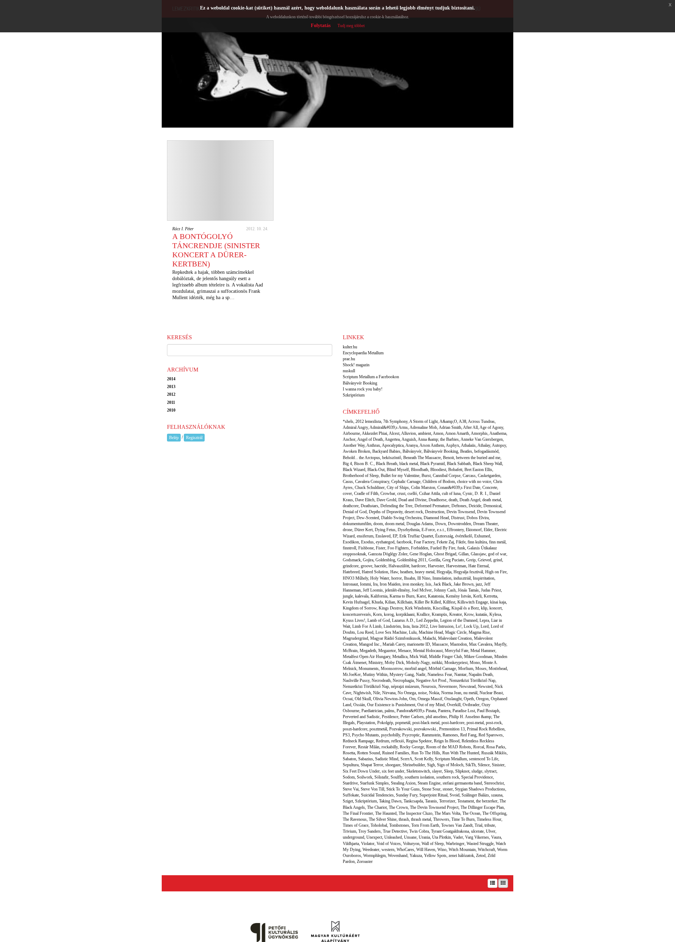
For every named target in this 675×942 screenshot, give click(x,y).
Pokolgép (385, 722)
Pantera (444, 710)
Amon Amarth (457, 433)
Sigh (431, 764)
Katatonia (436, 596)
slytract (490, 771)
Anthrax (373, 445)
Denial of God (355, 511)
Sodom (349, 777)
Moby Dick (394, 662)
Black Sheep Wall (487, 463)
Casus (348, 481)
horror (396, 578)
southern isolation (419, 777)
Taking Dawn (390, 801)
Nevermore (447, 686)
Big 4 (347, 463)
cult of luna (451, 493)
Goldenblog (385, 559)
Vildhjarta (351, 843)
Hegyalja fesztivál (468, 571)
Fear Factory (424, 542)
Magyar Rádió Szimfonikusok (395, 638)
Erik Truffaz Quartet (416, 536)
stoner (448, 789)
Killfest (449, 602)
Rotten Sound (368, 752)
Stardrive (350, 783)
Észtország (444, 536)
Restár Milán (368, 746)
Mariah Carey (393, 644)
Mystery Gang (402, 674)
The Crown (398, 807)
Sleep (448, 771)
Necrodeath (381, 680)
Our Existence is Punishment (391, 704)
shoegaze (392, 764)
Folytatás (320, 25)
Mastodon (458, 644)
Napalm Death (481, 674)
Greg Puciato (453, 559)
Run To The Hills (425, 752)
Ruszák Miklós (494, 752)
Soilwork (364, 777)
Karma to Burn (402, 596)
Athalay (483, 445)
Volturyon (411, 843)
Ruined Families (395, 752)
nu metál (470, 692)
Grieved (484, 559)
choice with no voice (474, 481)
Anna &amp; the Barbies (438, 439)
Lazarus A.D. (403, 620)
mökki (437, 662)
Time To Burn (463, 819)
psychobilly (390, 735)
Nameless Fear (440, 674)
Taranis (431, 801)
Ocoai (348, 698)
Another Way (354, 445)
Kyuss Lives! (354, 620)
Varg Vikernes (477, 837)
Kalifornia (379, 596)
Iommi (365, 584)
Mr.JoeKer (352, 674)
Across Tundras (481, 421)
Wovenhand (397, 855)
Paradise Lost (463, 710)
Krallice (423, 614)
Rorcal (478, 746)
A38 (462, 421)
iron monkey (413, 584)
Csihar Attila (429, 493)
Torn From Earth (425, 825)
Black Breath (386, 463)
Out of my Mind (431, 704)
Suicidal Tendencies (377, 795)
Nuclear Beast (491, 692)
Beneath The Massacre (422, 457)
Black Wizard (354, 469)
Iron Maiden (390, 584)
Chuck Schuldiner (370, 487)
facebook (404, 542)
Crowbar (387, 493)
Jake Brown (464, 584)
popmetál (402, 722)
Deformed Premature (431, 505)
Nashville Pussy (356, 680)
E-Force (428, 529)
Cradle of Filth (366, 493)
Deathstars (369, 505)
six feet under (393, 771)
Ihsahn (409, 578)
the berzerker (486, 801)
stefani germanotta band (462, 783)
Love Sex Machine (391, 632)
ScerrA (406, 758)
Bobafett (455, 469)
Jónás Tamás (468, 590)
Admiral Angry (355, 427)
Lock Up (471, 626)
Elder (488, 529)
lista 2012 (420, 626)
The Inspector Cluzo (415, 813)
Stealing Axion (403, 783)
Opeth (469, 698)
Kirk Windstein (418, 608)
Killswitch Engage (472, 602)
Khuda (377, 602)
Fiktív (460, 542)
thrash (404, 819)
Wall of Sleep (433, 843)
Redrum (382, 740)
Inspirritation (483, 578)
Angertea (392, 439)
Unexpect (374, 837)
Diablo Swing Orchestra (401, 517)
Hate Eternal (478, 565)
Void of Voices (389, 843)
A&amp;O (448, 421)
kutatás (481, 614)
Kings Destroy (391, 608)
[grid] (503, 883)
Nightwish (362, 692)
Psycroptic (411, 735)
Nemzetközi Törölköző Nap (472, 680)
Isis (428, 584)
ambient (424, 433)
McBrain (350, 650)
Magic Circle (456, 632)
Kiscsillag (441, 608)
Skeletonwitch (418, 771)
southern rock (447, 777)
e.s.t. (441, 529)
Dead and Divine (412, 499)
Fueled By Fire (442, 548)
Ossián (359, 704)
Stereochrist (494, 783)
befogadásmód (486, 451)
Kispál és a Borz (465, 608)
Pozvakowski (400, 729)
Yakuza (416, 855)
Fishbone (366, 548)
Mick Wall (418, 656)
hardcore (418, 565)
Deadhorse (437, 499)
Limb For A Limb (366, 626)
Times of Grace (355, 825)
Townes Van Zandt (456, 825)
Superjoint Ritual (433, 795)
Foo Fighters (398, 548)
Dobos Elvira (478, 517)
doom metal (394, 523)
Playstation (366, 722)
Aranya (411, 445)
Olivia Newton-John (390, 698)
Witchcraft (486, 849)
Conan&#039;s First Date (458, 487)
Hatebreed (351, 571)
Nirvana (389, 692)
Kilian (390, 602)
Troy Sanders (369, 831)
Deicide (475, 505)
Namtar (460, 674)
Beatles (466, 451)
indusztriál (462, 578)
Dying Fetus (385, 529)
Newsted (485, 686)
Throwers (441, 819)
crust (401, 493)
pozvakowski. (425, 729)
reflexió (397, 740)
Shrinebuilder (414, 764)
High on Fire (496, 571)
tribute (489, 825)
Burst (426, 475)
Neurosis (428, 686)
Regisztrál (194, 437)
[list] (492, 883)
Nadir (420, 674)
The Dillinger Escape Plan (482, 807)
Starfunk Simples (374, 783)
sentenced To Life (483, 758)
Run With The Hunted (460, 752)
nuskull (349, 370)
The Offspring (494, 813)
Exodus (367, 542)
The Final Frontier (358, 813)
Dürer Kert (363, 529)
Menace (404, 650)
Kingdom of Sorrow (360, 608)
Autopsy (499, 445)
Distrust (457, 517)
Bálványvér (412, 451)
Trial (478, 825)
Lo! (459, 626)
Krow (469, 614)
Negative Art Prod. (431, 680)
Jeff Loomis (373, 590)
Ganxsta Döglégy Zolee (387, 553)
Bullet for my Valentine (400, 475)
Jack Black (442, 584)
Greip (471, 559)
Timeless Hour (489, 819)
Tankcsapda (413, 801)
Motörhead (498, 668)
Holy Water (379, 578)
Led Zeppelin (427, 620)
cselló (412, 493)
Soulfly (397, 777)
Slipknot (462, 771)
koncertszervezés (357, 614)
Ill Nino (423, 578)
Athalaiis (468, 445)
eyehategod (385, 542)
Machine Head (431, 632)
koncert (495, 608)
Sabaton (349, 758)
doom (378, 523)
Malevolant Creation (455, 638)
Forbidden (419, 548)
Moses (481, 668)
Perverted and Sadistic (361, 716)
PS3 (346, 735)
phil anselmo (436, 716)
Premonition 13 (452, 729)
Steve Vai (351, 789)
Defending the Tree (396, 505)
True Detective (395, 831)
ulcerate (477, 831)
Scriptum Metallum (451, 758)
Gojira (368, 559)
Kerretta (490, 596)
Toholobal (379, 825)
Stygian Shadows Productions (480, 789)
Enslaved (383, 536)
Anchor (349, 439)
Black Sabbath (459, 463)
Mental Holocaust (428, 650)
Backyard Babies (386, 451)
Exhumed (482, 536)
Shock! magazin (356, 364)
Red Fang (468, 735)
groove (366, 565)
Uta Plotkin (441, 837)
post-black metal (425, 722)
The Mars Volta (447, 813)
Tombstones (399, 825)
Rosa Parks (495, 746)
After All (470, 427)
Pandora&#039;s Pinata (416, 710)
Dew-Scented (367, 517)
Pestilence (390, 716)
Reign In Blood (446, 740)
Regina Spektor (419, 740)
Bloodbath (419, 469)
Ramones (450, 735)
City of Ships (398, 487)
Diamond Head (436, 517)
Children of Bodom (439, 481)
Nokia (434, 692)
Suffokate (351, 795)
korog (389, 614)
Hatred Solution (375, 571)
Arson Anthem (431, 445)
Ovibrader (471, 704)
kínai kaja (498, 602)
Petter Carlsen (412, 716)
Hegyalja (444, 571)
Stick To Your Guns (403, 789)
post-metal (475, 722)
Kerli (477, 596)
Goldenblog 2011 (411, 559)
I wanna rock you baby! (362, 389)
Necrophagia (403, 680)
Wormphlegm (374, 855)
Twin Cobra (419, 831)
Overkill (454, 704)
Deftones (459, 505)
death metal (491, 499)
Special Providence (477, 777)
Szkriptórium (354, 395)
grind (497, 559)
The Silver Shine (383, 819)
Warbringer (455, 843)
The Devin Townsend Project (434, 807)
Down (440, 523)
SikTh (470, 764)
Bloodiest (438, 469)
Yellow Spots (435, 855)
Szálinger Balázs (475, 795)
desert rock (414, 511)
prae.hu (349, 358)
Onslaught (453, 698)
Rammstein (431, 735)
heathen (406, 571)
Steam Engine (429, 783)
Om (412, 698)
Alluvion (408, 433)
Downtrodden (459, 523)
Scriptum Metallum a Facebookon (371, 376)
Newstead (467, 686)
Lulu (413, 632)
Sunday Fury (406, 795)
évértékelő (463, 536)
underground (353, 837)
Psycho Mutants (365, 735)
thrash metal (421, 819)
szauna (496, 795)
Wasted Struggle (480, 843)
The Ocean (471, 813)
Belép (174, 437)
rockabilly (389, 746)
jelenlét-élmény (397, 590)
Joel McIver (422, 590)
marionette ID (418, 644)
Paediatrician (371, 710)
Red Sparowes (490, 735)
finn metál (497, 542)
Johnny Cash (445, 590)
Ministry (375, 662)
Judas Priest (491, 590)
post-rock (494, 722)
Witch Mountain (462, 849)
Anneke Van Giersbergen (482, 439)
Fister (380, 548)
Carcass (469, 475)
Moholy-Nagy (418, 662)
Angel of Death (370, 439)
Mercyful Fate (456, 650)
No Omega (407, 692)
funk (461, 548)
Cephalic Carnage (405, 481)
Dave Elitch (364, 499)
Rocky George (412, 746)
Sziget (348, 801)
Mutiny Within (375, 674)
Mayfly (500, 644)
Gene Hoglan (421, 553)
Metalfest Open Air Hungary (366, 656)
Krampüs (439, 614)
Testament (465, 801)
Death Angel (469, 499)
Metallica (399, 656)
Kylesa (495, 614)
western (387, 849)
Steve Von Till (372, 789)
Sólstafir (381, 777)
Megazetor (387, 650)
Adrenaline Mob (423, 427)
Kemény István (458, 596)
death (453, 499)
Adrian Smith (450, 427)
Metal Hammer (482, 650)
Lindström (392, 626)
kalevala (361, 596)
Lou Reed (365, 632)
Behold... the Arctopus (361, 457)
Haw (394, 571)
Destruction (434, 511)
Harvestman (456, 565)
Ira (375, 584)
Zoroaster (365, 861)
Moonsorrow (392, 668)
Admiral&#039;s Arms (388, 427)
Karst (421, 596)
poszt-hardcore (355, 729)
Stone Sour (431, 789)
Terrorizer (447, 801)
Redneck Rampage (358, 740)
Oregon (482, 698)
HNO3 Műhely (355, 578)
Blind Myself (398, 469)
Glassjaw (478, 553)
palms (389, 710)
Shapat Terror (372, 764)
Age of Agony (491, 427)
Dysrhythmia (408, 529)
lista (406, 626)
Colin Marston (423, 487)
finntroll (349, 548)
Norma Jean (451, 692)
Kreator (455, 614)
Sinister (498, 764)
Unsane (410, 837)
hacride (380, 565)
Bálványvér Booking (360, 383)
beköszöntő (391, 457)
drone (347, 529)
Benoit (448, 457)
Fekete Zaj (445, 542)
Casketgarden (489, 475)
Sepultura (351, 764)
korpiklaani (405, 614)
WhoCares (405, 849)
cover (347, 493)
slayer (437, 771)
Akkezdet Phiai (374, 433)
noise (422, 692)
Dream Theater (485, 523)
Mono (475, 662)
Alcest (394, 433)
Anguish (408, 439)
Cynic (467, 493)
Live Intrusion (442, 626)
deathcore (351, 505)
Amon (438, 433)
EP (395, 536)
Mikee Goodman (478, 656)
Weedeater (370, 849)
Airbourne (351, 433)
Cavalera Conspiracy (372, 481)
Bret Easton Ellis (478, 469)
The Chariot (377, 807)
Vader (458, 837)
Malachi (429, 638)
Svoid (454, 795)
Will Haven (425, 849)
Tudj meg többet (351, 25)
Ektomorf (474, 529)
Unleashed (393, 837)
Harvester (436, 565)
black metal (408, 463)
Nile (376, 692)
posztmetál (378, 729)
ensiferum (365, 536)
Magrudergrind (355, 638)
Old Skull (363, 698)
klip (484, 608)
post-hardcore (453, 722)
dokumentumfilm (357, 523)
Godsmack (352, 559)
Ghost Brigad (445, 553)
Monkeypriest (456, 662)
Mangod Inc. (369, 644)
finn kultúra (477, 542)
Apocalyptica (393, 445)
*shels (348, 421)
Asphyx (452, 445)
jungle (348, 596)
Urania (424, 837)
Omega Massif (430, 698)
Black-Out (376, 469)
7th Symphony (395, 421)
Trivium (349, 831)
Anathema (497, 433)
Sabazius (365, 758)
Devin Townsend (460, 511)
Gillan (463, 553)
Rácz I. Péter (183, 228)
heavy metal (425, 571)
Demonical (492, 505)
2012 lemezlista (368, 421)
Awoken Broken (356, 451)
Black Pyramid (432, 463)
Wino (441, 849)
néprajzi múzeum (405, 686)
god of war (497, 553)
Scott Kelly (423, 758)
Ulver (490, 831)
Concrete (489, 487)
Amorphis (479, 433)
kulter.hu (350, 346)
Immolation (441, 578)
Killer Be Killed (427, 602)
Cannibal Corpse (447, 475)
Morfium (465, 668)
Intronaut (350, 584)
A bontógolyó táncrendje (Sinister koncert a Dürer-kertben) (216, 250)
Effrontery (455, 529)
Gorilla (434, 559)
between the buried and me (478, 457)
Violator (367, 843)
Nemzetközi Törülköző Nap (366, 686)
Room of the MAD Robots (448, 746)
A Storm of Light (423, 421)
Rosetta (349, 752)
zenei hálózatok (461, 855)
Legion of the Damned (458, 620)
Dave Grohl (386, 499)
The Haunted (386, 813)
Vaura (496, 837)
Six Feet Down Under (361, 771)
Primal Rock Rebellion (485, 729)
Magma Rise (479, 632)
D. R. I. (481, 493)
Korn (377, 614)
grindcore (351, 565)
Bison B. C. (364, 463)
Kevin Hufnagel (356, 602)
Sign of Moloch (450, 764)
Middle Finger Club (445, 656)
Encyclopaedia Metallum (363, 352)
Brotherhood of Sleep (361, 475)
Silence (484, 764)
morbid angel (415, 668)
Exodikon (351, 542)
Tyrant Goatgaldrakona (450, 831)
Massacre (440, 644)
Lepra (484, 620)
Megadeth (368, 650)
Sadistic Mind (386, 758)
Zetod (481, 855)
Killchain (404, 602)
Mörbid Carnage (442, 668)
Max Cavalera (480, 644)
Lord (485, 626)
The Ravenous (355, 819)
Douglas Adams (419, 523)
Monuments (369, 668)
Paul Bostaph (488, 710)
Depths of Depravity (386, 511)
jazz (479, 584)
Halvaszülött (398, 565)
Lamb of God (378, 620)
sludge (476, 771)
